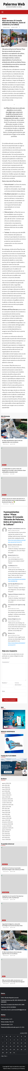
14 (3, 1046)
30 (10, 1052)
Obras (4, 976)
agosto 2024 (5, 829)
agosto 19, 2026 (12, 444)
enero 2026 (5, 797)
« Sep (2, 1056)
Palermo (4, 18)
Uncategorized (6, 892)
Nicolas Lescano (6, 27)
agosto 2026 (5, 783)
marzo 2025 (5, 816)
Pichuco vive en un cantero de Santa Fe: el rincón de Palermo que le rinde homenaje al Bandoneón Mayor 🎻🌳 (13, 500)
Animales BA (5, 864)
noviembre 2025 (6, 800)
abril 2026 (4, 791)
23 (10, 1049)
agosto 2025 (5, 806)
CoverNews (14, 1068)
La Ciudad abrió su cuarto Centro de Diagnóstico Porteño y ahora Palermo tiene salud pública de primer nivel (14, 470)
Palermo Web (14, 4)
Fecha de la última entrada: (8, 1027)
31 (14, 1052)
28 (3, 1052)
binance (10, 633)
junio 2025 (4, 810)
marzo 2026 (5, 793)
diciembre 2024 (6, 822)
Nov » (5, 1056)
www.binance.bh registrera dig (16, 604)
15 (6, 1046)
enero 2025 (5, 820)
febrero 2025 (5, 818)
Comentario (6, 662)
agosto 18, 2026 (12, 983)
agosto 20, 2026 (12, 927)
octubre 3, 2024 (14, 27)
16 (10, 1046)
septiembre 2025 (6, 804)
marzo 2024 (5, 839)
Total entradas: (5, 1024)
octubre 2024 (5, 826)
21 (3, 1049)
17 (14, 1046)
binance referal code (13, 544)
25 (17, 1049)
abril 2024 (4, 837)
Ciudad (4, 920)
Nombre (4, 682)
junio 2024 (4, 833)
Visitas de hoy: (5, 1019)
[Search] (25, 12)
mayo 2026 (5, 789)
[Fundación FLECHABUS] (14, 767)
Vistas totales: (5, 1021)
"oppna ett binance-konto (15, 594)
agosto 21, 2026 (12, 899)
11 (17, 1043)
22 (6, 1049)
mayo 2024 (5, 835)
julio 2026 (4, 785)
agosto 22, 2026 (12, 871)
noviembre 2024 (6, 824)
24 (14, 1049)
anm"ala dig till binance (14, 583)
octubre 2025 (5, 802)
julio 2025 (4, 808)
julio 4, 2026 (12, 503)
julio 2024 (4, 831)
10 (14, 1043)
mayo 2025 (5, 812)
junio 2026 (4, 787)
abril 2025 (4, 814)
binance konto (12, 555)
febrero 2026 (5, 795)
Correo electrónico (18, 683)
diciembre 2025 (6, 798)
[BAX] (14, 719)
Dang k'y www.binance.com (15, 528)
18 (17, 1046)
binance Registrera (13, 619)
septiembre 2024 (6, 828)
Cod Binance (11, 565)
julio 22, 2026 (12, 473)
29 (6, 1052)
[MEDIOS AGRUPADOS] (14, 743)
